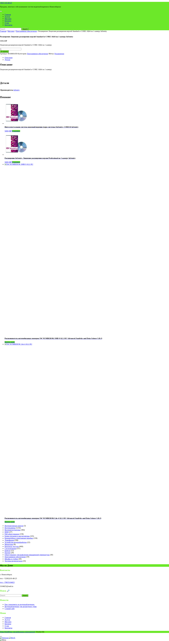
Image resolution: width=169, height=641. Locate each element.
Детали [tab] (7, 60)
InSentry (16, 90)
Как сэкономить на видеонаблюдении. (20, 604)
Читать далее (10, 342)
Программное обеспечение (26, 31)
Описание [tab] (9, 58)
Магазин (8, 19)
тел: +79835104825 (7, 582)
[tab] (1, 11)
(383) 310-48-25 (6, 3)
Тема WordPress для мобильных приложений (17, 632)
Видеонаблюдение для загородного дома (21, 607)
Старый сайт (10, 609)
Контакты (8, 25)
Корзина (8, 21)
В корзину (4, 51)
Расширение (59, 54)
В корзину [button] (16, 131)
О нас (7, 23)
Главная (8, 15)
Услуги (7, 17)
